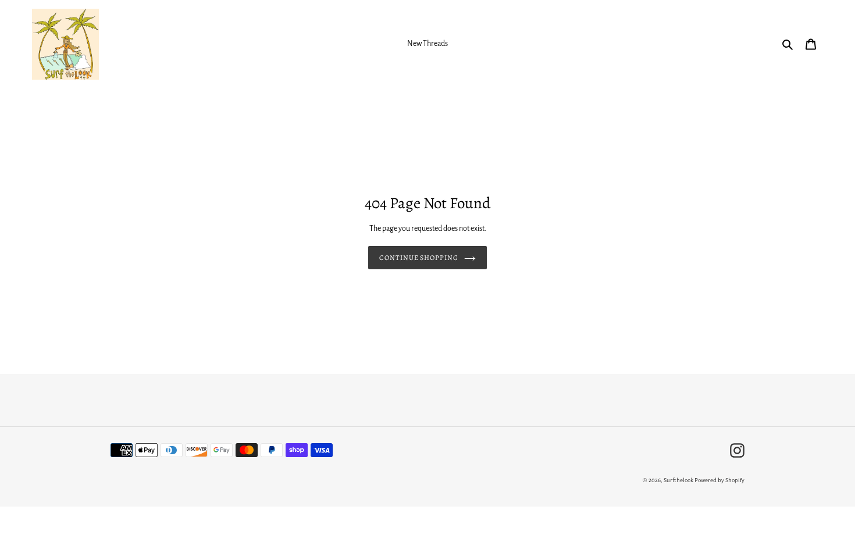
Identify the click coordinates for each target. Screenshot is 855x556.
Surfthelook (678, 480)
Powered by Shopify (719, 480)
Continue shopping (418, 257)
